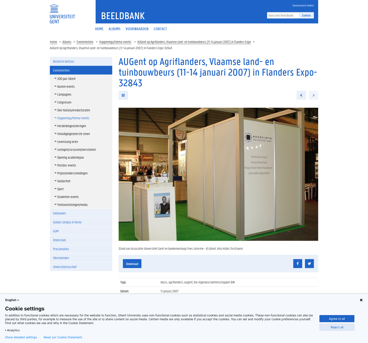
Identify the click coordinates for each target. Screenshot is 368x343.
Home (53, 41)
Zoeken (306, 15)
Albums (66, 41)
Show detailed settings (21, 337)
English (10, 300)
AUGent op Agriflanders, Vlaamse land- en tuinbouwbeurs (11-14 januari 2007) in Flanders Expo (194, 41)
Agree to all (337, 318)
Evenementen (85, 41)
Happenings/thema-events (115, 41)
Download (132, 263)
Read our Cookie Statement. (63, 337)
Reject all (337, 327)
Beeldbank (123, 15)
